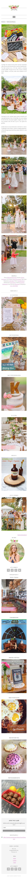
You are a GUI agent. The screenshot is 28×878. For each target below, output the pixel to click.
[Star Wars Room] (14, 636)
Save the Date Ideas (14, 335)
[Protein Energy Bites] (14, 797)
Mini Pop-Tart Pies (14, 737)
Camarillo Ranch (21, 281)
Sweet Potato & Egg (14, 697)
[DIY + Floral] (14, 434)
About (14, 858)
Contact (14, 860)
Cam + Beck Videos (14, 286)
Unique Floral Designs (16, 279)
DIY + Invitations (14, 295)
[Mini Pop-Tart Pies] (14, 757)
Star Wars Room (14, 617)
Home (14, 862)
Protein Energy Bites (14, 778)
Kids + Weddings (8, 22)
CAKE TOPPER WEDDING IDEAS (14, 375)
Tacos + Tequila (14, 577)
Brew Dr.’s (14, 455)
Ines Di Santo (12, 282)
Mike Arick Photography (12, 277)
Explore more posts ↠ (22, 535)
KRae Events (17, 284)
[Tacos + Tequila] (14, 596)
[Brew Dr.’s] (14, 474)
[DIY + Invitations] (14, 314)
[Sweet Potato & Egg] (14, 716)
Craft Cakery (14, 7)
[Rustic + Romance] (14, 514)
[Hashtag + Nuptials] (14, 676)
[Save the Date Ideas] (14, 354)
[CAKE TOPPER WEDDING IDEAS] (14, 394)
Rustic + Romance (14, 495)
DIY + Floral (14, 415)
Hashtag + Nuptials (14, 657)
